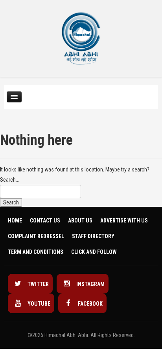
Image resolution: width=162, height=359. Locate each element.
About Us (80, 220)
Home (15, 220)
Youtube (38, 304)
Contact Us (45, 220)
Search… (9, 180)
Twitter (37, 284)
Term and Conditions (35, 252)
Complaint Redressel (36, 236)
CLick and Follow (94, 252)
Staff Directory (93, 236)
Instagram (90, 284)
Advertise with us (124, 220)
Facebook (90, 304)
